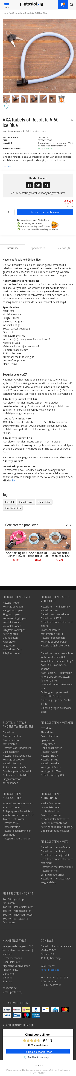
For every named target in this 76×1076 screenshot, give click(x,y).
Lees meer (7, 166)
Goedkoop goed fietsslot (55, 830)
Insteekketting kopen (15, 618)
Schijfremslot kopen (14, 630)
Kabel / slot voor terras (54, 823)
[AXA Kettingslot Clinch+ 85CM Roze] (16, 539)
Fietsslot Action (49, 751)
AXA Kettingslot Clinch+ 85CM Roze (16, 556)
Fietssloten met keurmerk (55, 606)
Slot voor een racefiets (16, 767)
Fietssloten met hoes (53, 851)
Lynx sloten (47, 740)
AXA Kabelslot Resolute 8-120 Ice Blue (38, 556)
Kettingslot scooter (14, 759)
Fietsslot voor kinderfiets (17, 747)
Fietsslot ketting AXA (52, 775)
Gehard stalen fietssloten (55, 819)
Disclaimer (9, 973)
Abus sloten (47, 732)
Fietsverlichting (11, 826)
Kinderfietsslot (26, 502)
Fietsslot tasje (11, 823)
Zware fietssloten (51, 815)
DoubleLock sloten (51, 747)
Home (5, 13)
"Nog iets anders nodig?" (17, 838)
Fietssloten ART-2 (51, 618)
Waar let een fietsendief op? (57, 661)
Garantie (7, 977)
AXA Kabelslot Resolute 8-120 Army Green (59, 556)
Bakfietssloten (11, 751)
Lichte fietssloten (50, 811)
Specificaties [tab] (38, 248)
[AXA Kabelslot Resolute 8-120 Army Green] (60, 539)
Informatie (16, 567)
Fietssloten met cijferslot (55, 855)
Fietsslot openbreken (53, 637)
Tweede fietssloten (14, 819)
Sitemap (7, 981)
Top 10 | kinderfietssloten (18, 914)
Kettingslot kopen (13, 606)
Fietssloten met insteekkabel (57, 866)
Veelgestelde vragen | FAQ (18, 946)
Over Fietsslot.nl (12, 962)
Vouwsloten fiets (12, 649)
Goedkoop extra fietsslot (17, 771)
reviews (41, 1072)
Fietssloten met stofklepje (56, 847)
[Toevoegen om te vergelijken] (72, 119)
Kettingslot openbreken (54, 641)
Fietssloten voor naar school (57, 653)
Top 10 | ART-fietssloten (17, 910)
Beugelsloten (10, 637)
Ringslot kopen (11, 614)
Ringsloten (9, 645)
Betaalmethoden (12, 958)
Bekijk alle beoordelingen (38, 1052)
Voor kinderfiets (13, 508)
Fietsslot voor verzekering (55, 614)
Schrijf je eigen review (36, 131)
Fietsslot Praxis (49, 759)
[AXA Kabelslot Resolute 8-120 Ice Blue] (38, 539)
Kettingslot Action (51, 767)
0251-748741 (10, 988)
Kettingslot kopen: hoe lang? (57, 826)
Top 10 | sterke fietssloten (18, 907)
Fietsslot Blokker (50, 763)
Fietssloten (9, 732)
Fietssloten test (49, 610)
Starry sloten (48, 744)
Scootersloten (11, 740)
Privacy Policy (10, 969)
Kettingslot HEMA (51, 771)
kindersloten (44, 502)
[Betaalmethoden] (7, 1009)
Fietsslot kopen (11, 602)
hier (14, 480)
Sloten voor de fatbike (15, 775)
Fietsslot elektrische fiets (17, 755)
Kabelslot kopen (12, 622)
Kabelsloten (9, 641)
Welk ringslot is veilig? (53, 657)
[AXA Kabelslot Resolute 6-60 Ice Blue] (39, 56)
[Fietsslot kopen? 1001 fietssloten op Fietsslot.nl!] (31, 4)
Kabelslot (9, 502)
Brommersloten (12, 736)
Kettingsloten (10, 633)
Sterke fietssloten (51, 803)
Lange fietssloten (50, 807)
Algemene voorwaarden (16, 965)
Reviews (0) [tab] (63, 248)
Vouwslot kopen (12, 626)
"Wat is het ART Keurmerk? (56, 672)
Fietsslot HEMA (49, 755)
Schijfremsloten (12, 653)
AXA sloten (47, 728)
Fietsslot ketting (12, 763)
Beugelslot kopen (13, 610)
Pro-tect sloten (49, 736)
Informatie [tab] (13, 248)
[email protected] (50, 969)
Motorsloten (10, 744)
